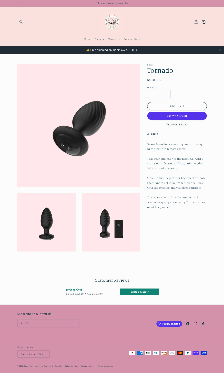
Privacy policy (87, 366)
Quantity (151, 87)
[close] (220, 50)
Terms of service (105, 366)
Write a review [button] (140, 291)
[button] (21, 22)
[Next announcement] (205, 3)
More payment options (177, 124)
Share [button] (154, 133)
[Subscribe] (75, 323)
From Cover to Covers (33, 366)
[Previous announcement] (18, 3)
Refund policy (71, 366)
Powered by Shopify (53, 366)
